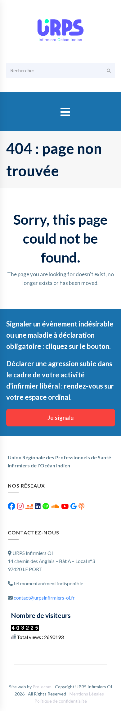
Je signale (60, 417)
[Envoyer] (109, 70)
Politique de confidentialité (60, 701)
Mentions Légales (87, 693)
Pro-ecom (42, 686)
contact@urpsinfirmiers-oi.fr (44, 598)
